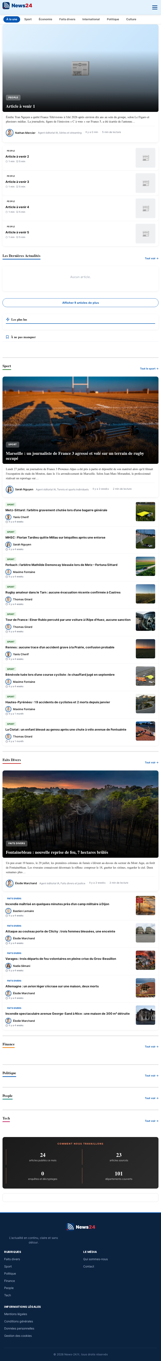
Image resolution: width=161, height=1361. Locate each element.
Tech (7, 1295)
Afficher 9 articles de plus (80, 302)
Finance (9, 1281)
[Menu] (154, 6)
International (91, 19)
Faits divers (67, 19)
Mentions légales (15, 1314)
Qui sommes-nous (95, 1259)
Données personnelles (19, 1328)
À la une (11, 19)
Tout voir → (151, 258)
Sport (28, 19)
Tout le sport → (149, 368)
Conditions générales (18, 1321)
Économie (45, 19)
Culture (131, 19)
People (9, 1288)
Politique (113, 19)
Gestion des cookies (18, 1335)
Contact (88, 1266)
